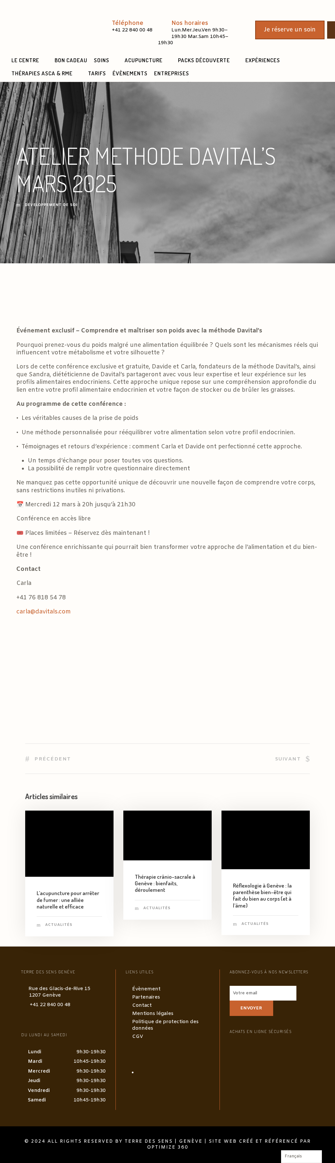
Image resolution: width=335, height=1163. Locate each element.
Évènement (146, 989)
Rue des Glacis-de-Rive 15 (59, 992)
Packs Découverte (204, 60)
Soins (101, 60)
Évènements (130, 73)
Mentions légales (152, 1013)
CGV (137, 1036)
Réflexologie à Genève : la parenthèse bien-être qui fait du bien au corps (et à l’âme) (262, 895)
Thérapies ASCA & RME (42, 73)
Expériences (262, 60)
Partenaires (146, 997)
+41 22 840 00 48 (50, 1005)
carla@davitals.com (43, 612)
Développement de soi (51, 205)
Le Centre (25, 60)
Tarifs (97, 73)
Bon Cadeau (71, 60)
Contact (142, 1005)
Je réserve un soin (290, 30)
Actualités (58, 925)
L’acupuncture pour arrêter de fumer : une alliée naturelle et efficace (68, 900)
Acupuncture (144, 60)
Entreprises (171, 73)
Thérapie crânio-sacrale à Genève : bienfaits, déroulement (165, 883)
